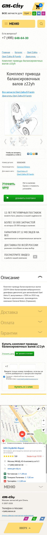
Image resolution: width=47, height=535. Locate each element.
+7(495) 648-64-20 (8, 511)
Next (41, 141)
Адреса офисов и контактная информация (18, 516)
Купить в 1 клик (23, 387)
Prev (5, 141)
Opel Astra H (22, 171)
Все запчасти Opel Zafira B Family (18, 92)
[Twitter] (31, 153)
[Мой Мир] (36, 153)
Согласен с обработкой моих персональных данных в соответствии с (22, 378)
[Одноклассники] (33, 153)
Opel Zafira (32, 52)
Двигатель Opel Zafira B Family (17, 96)
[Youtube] (34, 13)
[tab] (23, 276)
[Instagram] (43, 13)
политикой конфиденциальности (27, 379)
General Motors (23, 167)
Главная (6, 52)
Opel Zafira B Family (11, 56)
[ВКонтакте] (39, 13)
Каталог (18, 52)
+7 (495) (15, 37)
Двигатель (31, 56)
